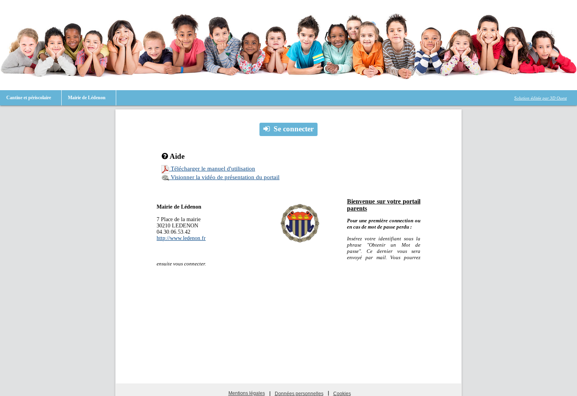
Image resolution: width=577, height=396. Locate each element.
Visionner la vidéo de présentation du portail (224, 177)
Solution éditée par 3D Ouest (540, 98)
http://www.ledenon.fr (181, 238)
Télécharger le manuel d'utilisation (212, 168)
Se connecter (294, 129)
